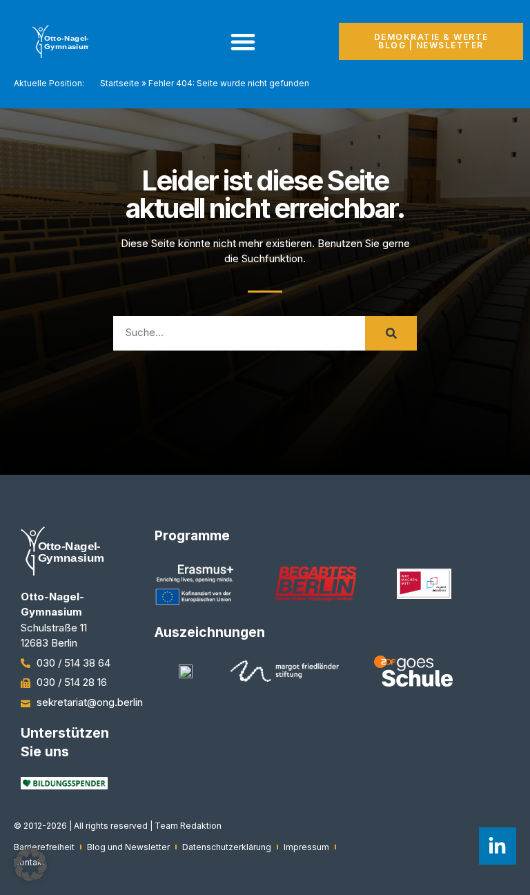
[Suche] (391, 333)
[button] (30, 864)
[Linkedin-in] (497, 846)
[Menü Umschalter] (243, 41)
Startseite (119, 83)
